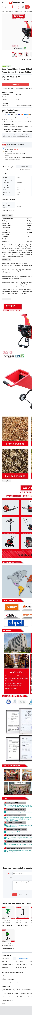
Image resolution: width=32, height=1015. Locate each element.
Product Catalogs (23, 958)
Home (3, 11)
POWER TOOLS (19, 961)
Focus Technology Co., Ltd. (19, 1008)
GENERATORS (5, 967)
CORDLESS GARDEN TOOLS (8, 964)
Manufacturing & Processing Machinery (14, 11)
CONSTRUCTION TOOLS (21, 967)
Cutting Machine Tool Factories (10, 993)
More (3, 1003)
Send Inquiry (15, 84)
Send (15, 894)
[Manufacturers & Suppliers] (16, 2)
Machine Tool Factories (8, 989)
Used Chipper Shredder (8, 997)
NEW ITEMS (4, 961)
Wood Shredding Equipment (25, 982)
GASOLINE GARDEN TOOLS (22, 964)
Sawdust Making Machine (9, 982)
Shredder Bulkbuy (7, 1000)
